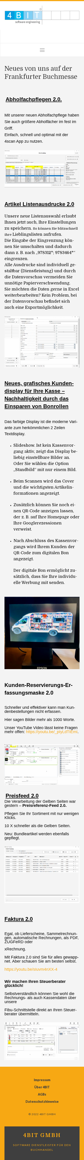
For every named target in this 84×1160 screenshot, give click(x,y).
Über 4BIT (42, 1087)
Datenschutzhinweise (42, 1101)
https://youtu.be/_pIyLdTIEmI (52, 732)
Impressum (42, 1080)
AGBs (42, 1094)
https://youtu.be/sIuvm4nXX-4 (30, 969)
